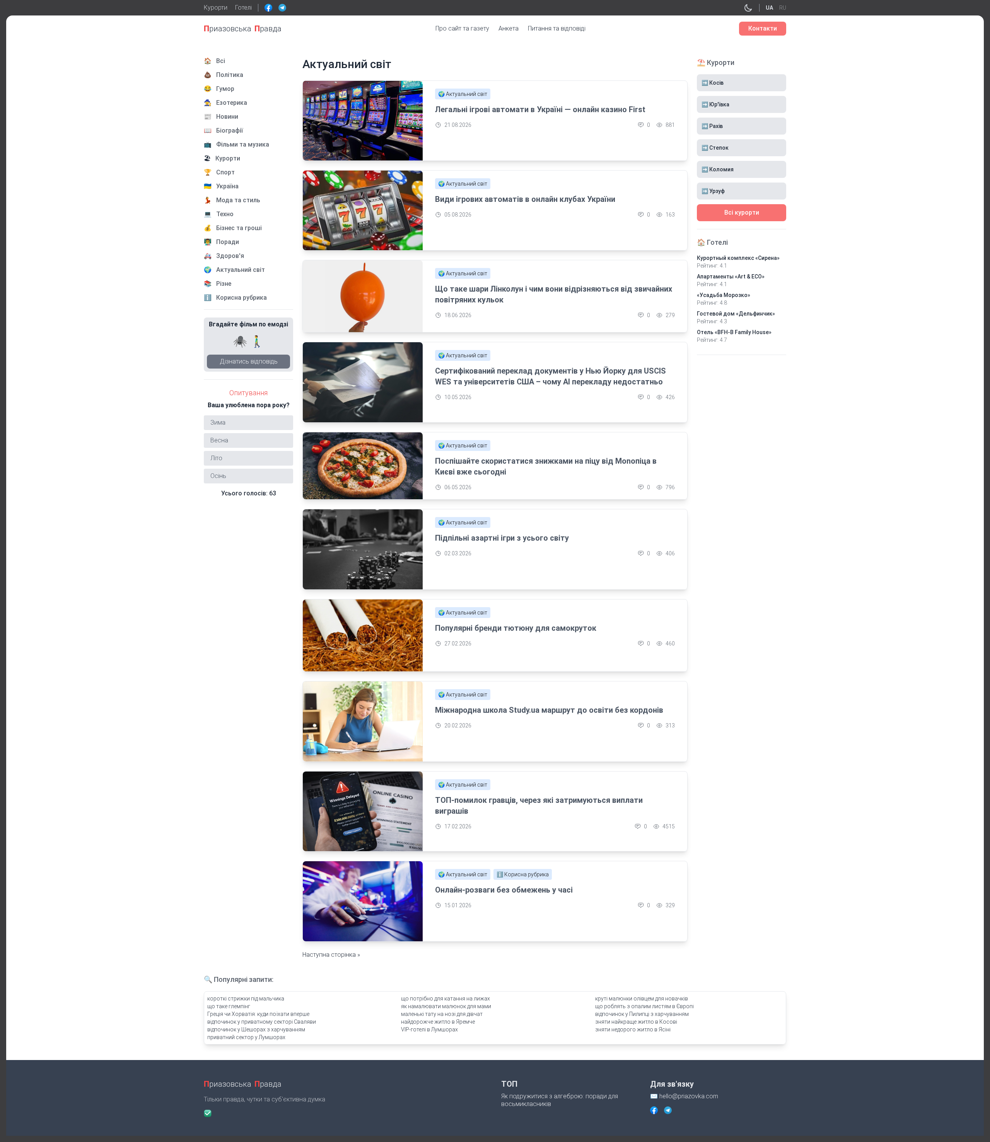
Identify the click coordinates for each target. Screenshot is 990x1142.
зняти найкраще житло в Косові (636, 1022)
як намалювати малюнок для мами (446, 1006)
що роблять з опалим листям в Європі (644, 1006)
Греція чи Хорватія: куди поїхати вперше (258, 1014)
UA (769, 8)
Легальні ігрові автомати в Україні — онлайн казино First (540, 109)
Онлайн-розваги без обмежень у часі (504, 889)
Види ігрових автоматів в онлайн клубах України (525, 199)
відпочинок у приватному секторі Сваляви (261, 1022)
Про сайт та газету (462, 28)
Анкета (508, 28)
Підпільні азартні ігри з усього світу (502, 538)
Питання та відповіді (556, 28)
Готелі (243, 7)
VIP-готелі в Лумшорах (429, 1029)
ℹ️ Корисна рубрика (523, 874)
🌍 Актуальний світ (462, 94)
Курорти (215, 7)
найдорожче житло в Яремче (438, 1022)
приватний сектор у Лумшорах (246, 1037)
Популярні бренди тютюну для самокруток (515, 628)
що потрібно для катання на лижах (445, 998)
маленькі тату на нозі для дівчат (442, 1014)
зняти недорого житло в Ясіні (633, 1029)
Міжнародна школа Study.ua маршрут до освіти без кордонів (549, 710)
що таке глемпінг (228, 1006)
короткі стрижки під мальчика (245, 998)
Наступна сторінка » (331, 954)
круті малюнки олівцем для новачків (641, 998)
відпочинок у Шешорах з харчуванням (256, 1029)
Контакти (762, 28)
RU (782, 8)
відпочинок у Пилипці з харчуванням (642, 1014)
